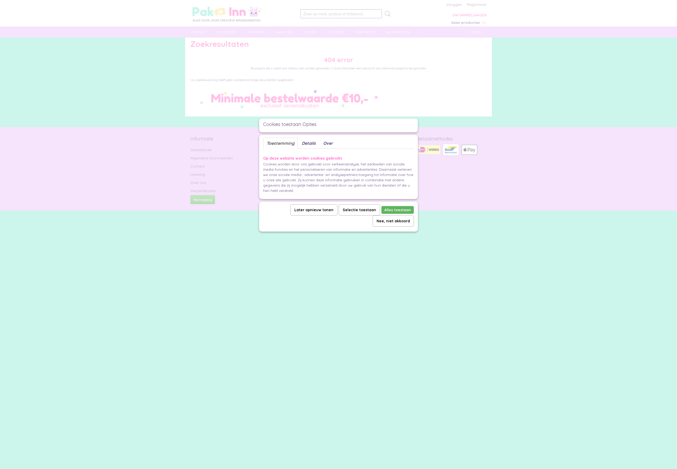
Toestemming (280, 143)
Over (328, 143)
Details (309, 143)
